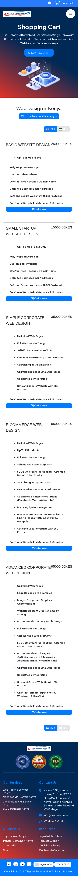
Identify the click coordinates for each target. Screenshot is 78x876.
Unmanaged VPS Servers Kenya (17, 802)
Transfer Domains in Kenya (18, 840)
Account (68, 3)
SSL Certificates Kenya (16, 808)
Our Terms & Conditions (53, 850)
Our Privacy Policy (49, 845)
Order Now (40, 209)
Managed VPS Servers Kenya (19, 796)
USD (52, 129)
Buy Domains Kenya (14, 836)
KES (64, 129)
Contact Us (9, 845)
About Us (8, 850)
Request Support (49, 840)
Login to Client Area (50, 836)
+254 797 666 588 (54, 820)
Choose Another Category (38, 116)
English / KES (45, 864)
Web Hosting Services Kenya (16, 791)
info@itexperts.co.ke (56, 815)
